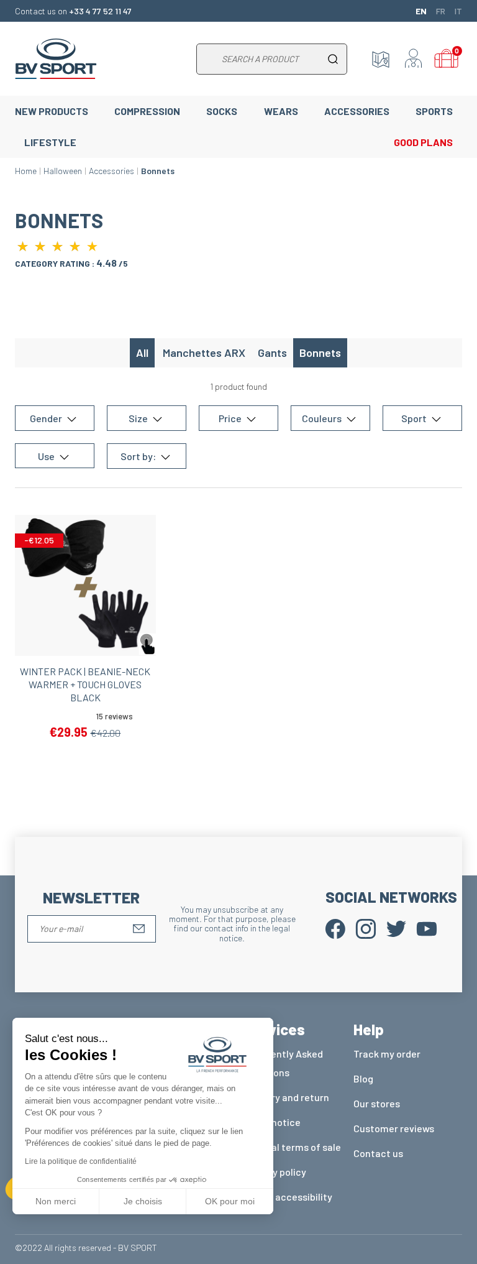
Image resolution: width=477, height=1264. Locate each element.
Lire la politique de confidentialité (81, 1161)
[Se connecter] (413, 59)
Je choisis (143, 1201)
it (458, 10)
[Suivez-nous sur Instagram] (366, 927)
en (421, 10)
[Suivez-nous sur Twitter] (396, 927)
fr (440, 10)
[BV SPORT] (56, 57)
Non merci (55, 1201)
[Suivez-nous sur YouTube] (426, 927)
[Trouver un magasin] (380, 59)
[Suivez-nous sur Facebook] (335, 927)
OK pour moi (230, 1201)
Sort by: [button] (139, 456)
